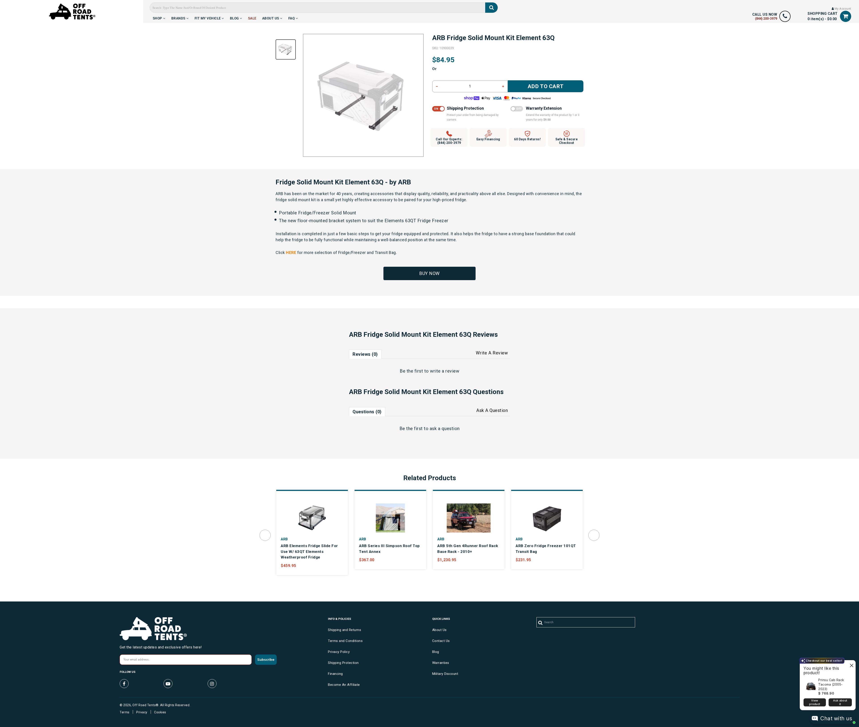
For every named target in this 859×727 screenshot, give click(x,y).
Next (594, 535)
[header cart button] (845, 16)
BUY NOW (429, 273)
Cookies (160, 712)
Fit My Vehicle (208, 17)
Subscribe (265, 659)
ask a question (445, 428)
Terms (125, 712)
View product (814, 702)
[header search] (491, 7)
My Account (842, 8)
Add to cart (546, 86)
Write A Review (492, 353)
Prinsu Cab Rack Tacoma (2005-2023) (831, 684)
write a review (444, 371)
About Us (271, 17)
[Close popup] (851, 664)
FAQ (292, 17)
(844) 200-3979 (766, 18)
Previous (265, 535)
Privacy (141, 712)
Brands (179, 17)
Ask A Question (492, 410)
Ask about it (840, 702)
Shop (158, 17)
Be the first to (429, 371)
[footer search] (540, 623)
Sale (252, 17)
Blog (235, 17)
